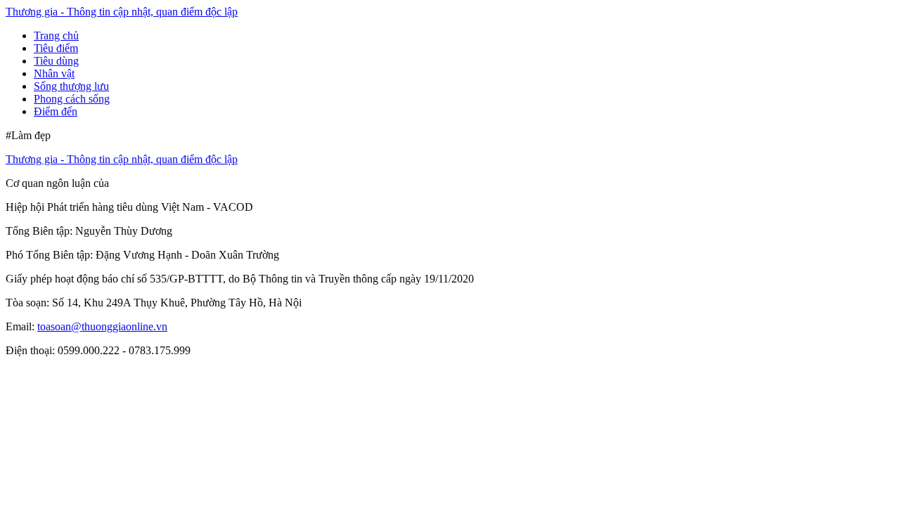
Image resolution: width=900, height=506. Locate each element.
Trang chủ (56, 35)
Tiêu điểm (56, 48)
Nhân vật (54, 73)
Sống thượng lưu (71, 86)
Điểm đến (55, 111)
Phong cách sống (72, 99)
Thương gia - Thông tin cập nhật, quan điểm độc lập (122, 12)
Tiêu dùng (56, 61)
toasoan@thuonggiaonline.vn (102, 326)
